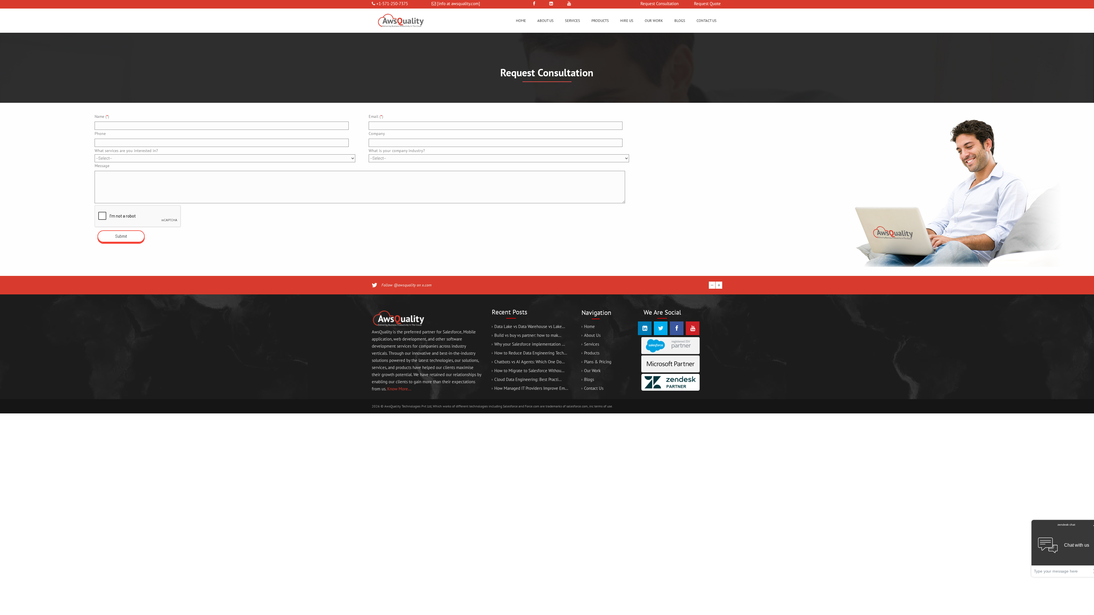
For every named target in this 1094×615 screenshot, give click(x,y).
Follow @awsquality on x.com (406, 285)
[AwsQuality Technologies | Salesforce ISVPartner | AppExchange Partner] (400, 31)
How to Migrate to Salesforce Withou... (529, 370)
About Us (545, 20)
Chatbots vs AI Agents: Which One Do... (529, 361)
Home (521, 20)
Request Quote (707, 3)
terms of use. (603, 406)
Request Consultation (659, 3)
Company (377, 133)
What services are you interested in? (126, 150)
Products (600, 20)
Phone (100, 133)
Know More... (399, 388)
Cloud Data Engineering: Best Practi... (528, 379)
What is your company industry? (397, 150)
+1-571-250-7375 (392, 3)
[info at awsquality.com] (458, 3)
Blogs (679, 20)
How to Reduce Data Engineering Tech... (530, 353)
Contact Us (707, 20)
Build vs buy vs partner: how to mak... (527, 335)
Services (572, 20)
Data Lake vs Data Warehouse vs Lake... (529, 326)
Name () (102, 116)
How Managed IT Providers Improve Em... (531, 388)
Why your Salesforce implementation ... (529, 344)
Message (102, 165)
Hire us (626, 20)
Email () (376, 116)
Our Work (654, 20)
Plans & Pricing (597, 361)
